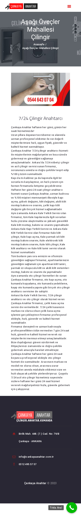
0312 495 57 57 (27, 464)
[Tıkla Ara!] (71, 507)
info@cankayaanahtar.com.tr (36, 456)
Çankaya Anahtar (35, 483)
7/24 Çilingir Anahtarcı (41, 118)
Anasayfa (38, 44)
